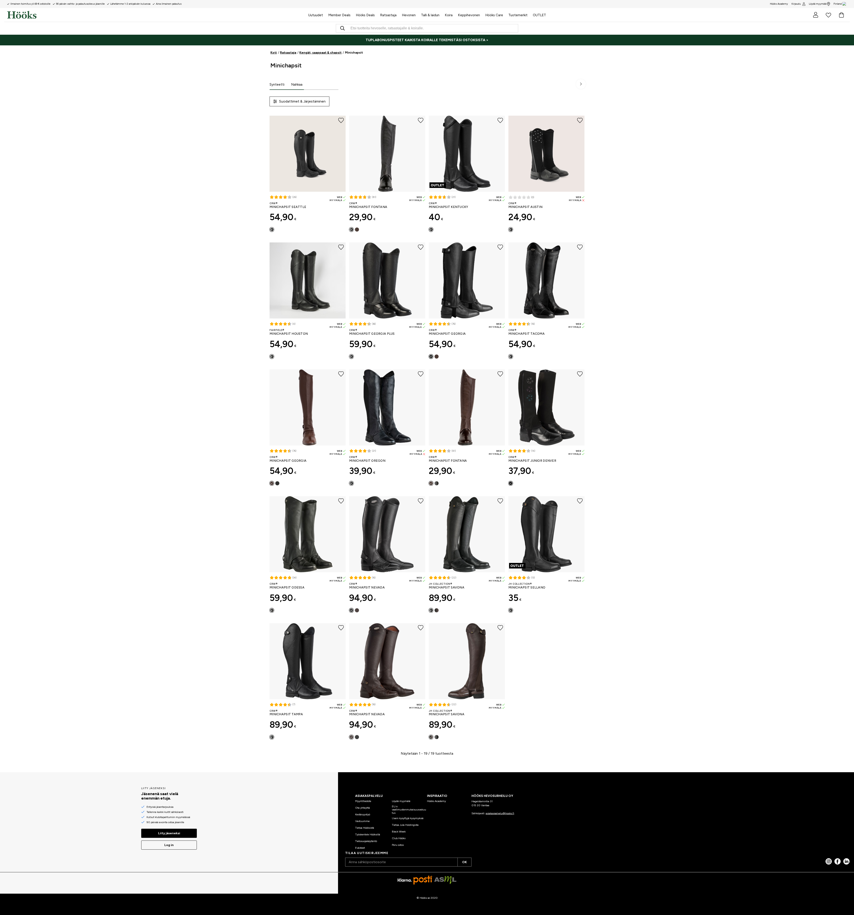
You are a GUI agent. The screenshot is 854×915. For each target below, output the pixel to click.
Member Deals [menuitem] (339, 15)
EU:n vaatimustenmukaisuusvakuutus (409, 809)
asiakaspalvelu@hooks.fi (500, 813)
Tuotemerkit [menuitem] (518, 15)
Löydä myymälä (817, 3)
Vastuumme (362, 821)
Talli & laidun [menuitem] (430, 15)
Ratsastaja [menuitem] (388, 15)
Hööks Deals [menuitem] (365, 15)
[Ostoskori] (841, 15)
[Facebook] (837, 861)
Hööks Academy (436, 801)
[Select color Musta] (272, 229)
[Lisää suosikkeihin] (341, 120)
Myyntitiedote (363, 801)
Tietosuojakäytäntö (366, 841)
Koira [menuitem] (449, 15)
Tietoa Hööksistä (364, 827)
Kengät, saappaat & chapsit (320, 52)
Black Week (399, 831)
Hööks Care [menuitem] (494, 15)
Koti (273, 52)
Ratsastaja (288, 52)
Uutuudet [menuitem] (315, 15)
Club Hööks (398, 838)
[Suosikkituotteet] (828, 15)
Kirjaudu (796, 3)
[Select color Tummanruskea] (357, 229)
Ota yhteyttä (362, 807)
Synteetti (277, 85)
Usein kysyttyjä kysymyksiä (407, 818)
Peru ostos (398, 844)
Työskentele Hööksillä (367, 834)
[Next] (581, 84)
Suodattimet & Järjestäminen (302, 101)
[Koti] (156, 15)
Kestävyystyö (362, 814)
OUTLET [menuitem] (539, 15)
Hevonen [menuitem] (409, 15)
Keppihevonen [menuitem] (469, 15)
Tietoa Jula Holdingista (405, 824)
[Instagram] (829, 861)
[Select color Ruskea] (436, 356)
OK (464, 862)
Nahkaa (296, 85)
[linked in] (846, 861)
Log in (169, 845)
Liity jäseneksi (169, 833)
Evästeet (360, 847)
